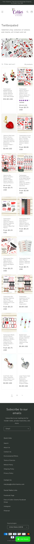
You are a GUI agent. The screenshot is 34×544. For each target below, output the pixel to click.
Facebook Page (9, 495)
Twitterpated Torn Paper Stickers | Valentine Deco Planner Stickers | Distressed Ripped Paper (8, 262)
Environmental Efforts (11, 456)
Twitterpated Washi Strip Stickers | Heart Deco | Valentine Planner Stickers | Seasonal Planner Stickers (24, 222)
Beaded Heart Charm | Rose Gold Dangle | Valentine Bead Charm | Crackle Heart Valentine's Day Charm (24, 339)
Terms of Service (9, 460)
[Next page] (22, 395)
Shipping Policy (9, 469)
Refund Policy (8, 464)
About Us (7, 447)
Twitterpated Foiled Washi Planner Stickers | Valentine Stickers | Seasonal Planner (24, 261)
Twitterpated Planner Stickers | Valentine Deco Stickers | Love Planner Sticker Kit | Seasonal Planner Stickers (24, 93)
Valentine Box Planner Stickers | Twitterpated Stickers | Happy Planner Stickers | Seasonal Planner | (8, 179)
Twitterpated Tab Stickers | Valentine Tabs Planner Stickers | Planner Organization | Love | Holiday (8, 300)
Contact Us (7, 452)
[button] (2, 12)
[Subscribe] (28, 428)
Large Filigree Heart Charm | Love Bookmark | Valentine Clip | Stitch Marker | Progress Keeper (24, 379)
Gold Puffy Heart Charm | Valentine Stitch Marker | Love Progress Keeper (8, 378)
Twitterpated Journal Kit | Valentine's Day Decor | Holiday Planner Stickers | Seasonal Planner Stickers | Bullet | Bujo (25, 140)
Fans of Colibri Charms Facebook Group (15, 501)
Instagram (7, 506)
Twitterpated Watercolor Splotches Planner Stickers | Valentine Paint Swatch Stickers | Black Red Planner (8, 223)
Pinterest (7, 510)
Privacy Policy (8, 473)
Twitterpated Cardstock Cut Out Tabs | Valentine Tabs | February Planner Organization (24, 300)
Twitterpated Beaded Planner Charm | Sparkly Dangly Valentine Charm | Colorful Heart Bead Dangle (8, 92)
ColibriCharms (14, 540)
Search (6, 443)
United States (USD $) (16, 527)
